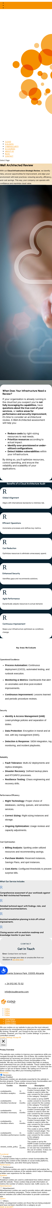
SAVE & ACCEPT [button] (7, 1207)
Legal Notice (10, 1019)
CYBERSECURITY (12, 146)
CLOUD (8, 141)
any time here (17, 960)
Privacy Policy (10, 1023)
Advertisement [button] (5, 1186)
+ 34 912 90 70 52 (14, 983)
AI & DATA (9, 144)
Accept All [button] (17, 1037)
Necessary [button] (4, 1073)
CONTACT (9, 156)
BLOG (7, 153)
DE (6, 3)
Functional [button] (4, 1154)
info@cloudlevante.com (17, 991)
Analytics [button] (3, 1175)
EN (6, 5)
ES (6, 8)
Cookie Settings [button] (6, 1037)
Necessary (7, 1075)
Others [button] (2, 1198)
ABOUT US (9, 151)
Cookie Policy (10, 1021)
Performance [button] (5, 1165)
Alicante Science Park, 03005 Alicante (24, 973)
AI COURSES (10, 149)
